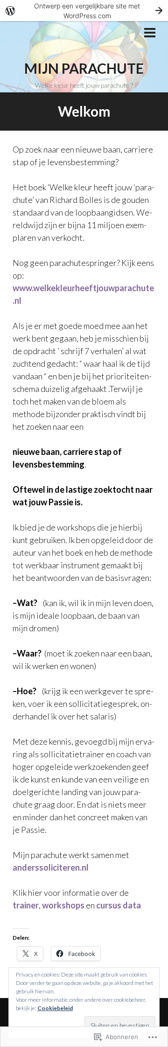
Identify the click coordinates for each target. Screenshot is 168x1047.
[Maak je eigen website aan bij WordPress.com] (84, 10)
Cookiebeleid (55, 1008)
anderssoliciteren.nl (51, 867)
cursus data (118, 905)
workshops (64, 905)
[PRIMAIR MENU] (149, 33)
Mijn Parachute (84, 68)
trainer (26, 905)
